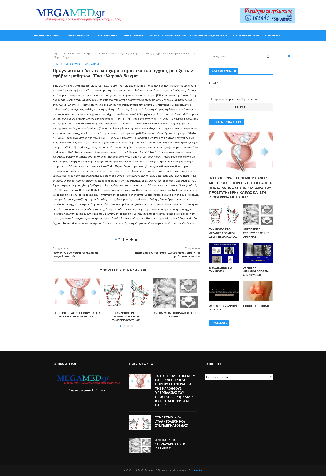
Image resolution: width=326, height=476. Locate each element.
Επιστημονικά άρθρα (47, 35)
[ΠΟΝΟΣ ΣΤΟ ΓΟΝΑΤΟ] (258, 291)
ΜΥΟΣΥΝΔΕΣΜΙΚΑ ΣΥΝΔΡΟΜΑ (220, 269)
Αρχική (56, 53)
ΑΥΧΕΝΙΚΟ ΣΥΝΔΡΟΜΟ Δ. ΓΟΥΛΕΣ (223, 307)
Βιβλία (52, 46)
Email (213, 83)
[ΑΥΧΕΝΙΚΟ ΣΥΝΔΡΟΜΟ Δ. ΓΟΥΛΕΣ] (224, 291)
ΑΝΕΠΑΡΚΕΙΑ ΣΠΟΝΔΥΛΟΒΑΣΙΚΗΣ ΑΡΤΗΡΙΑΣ (256, 233)
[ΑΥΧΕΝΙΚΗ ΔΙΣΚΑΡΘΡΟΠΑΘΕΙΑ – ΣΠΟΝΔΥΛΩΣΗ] (258, 253)
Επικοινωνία (272, 35)
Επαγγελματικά (107, 35)
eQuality (197, 469)
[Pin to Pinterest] (131, 239)
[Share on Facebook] (123, 239)
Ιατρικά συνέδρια (133, 35)
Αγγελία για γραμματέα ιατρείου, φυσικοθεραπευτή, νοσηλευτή (188, 35)
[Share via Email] (136, 239)
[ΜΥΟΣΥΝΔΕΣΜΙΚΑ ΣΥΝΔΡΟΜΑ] (224, 253)
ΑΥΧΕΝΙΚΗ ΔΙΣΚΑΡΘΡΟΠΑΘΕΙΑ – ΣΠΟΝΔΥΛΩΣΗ (257, 271)
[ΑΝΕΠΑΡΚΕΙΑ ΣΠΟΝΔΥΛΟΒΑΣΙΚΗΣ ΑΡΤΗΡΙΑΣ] (175, 293)
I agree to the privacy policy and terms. (235, 99)
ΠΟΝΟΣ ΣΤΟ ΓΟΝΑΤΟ (256, 305)
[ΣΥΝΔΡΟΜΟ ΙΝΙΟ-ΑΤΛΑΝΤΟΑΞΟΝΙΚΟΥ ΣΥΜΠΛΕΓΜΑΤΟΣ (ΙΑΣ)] (126, 293)
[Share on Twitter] (127, 239)
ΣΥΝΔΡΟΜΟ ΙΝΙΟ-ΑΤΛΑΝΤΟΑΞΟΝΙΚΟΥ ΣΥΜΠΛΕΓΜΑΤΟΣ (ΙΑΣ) (126, 316)
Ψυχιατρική (92, 64)
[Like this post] (119, 239)
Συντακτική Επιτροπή (246, 35)
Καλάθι (38, 46)
